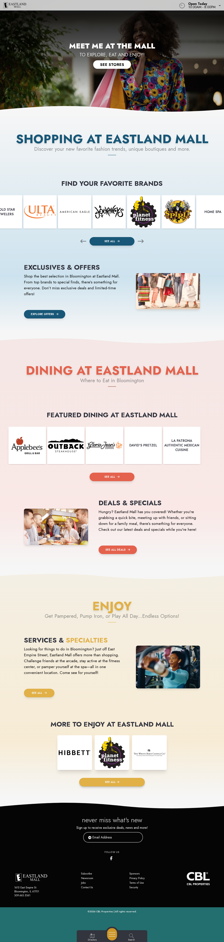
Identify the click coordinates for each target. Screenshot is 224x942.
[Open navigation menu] (112, 934)
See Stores (112, 64)
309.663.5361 (22, 895)
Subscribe (86, 873)
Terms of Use (136, 883)
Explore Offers (42, 314)
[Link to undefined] (40, 212)
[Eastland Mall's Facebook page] (112, 857)
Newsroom (87, 878)
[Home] (85, 5)
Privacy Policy (137, 878)
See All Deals (115, 550)
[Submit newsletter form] (136, 837)
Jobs (83, 883)
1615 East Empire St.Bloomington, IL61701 (26, 889)
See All (110, 241)
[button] (203, 5)
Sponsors (134, 873)
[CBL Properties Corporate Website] (187, 878)
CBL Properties (104, 911)
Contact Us (87, 887)
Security (133, 887)
